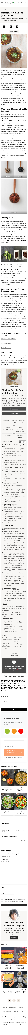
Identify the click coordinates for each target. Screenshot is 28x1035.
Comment (4, 865)
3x (24, 441)
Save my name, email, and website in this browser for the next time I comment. (15, 900)
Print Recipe (15, 409)
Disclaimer (20, 1007)
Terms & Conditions (7, 1011)
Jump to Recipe (14, 31)
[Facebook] (9, 1000)
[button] (14, 731)
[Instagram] (18, 1000)
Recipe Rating (4, 859)
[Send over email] (17, 27)
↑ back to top (18, 1011)
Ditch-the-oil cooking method (14, 626)
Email (3, 893)
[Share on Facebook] (4, 27)
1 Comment (21, 18)
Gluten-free (8, 10)
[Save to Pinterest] (11, 27)
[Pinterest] (14, 1000)
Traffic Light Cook (15, 1022)
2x (22, 441)
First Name (4, 701)
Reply (23, 840)
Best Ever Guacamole (6, 343)
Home (2, 10)
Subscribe (5, 1007)
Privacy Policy (12, 1007)
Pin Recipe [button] (15, 413)
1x (19, 441)
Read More (14, 937)
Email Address (5, 696)
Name (3, 887)
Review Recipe (14, 387)
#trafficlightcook (19, 670)
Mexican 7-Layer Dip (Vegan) (8, 338)
